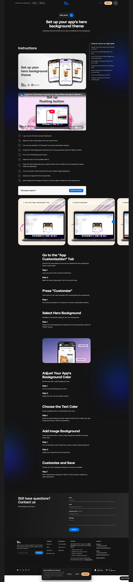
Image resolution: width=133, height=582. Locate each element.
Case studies (62, 544)
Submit (74, 529)
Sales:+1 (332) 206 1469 (101, 551)
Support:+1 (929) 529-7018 (101, 545)
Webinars (61, 550)
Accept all (85, 574)
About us (49, 544)
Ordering (34, 3)
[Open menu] (115, 3)
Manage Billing (100, 558)
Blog (48, 547)
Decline (77, 574)
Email (70, 504)
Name (70, 497)
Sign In (101, 3)
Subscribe (39, 552)
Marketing (42, 3)
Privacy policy (47, 577)
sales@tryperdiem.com (102, 554)
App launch (62, 547)
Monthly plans (51, 553)
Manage (69, 574)
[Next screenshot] (113, 221)
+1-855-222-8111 (88, 559)
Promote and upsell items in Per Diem (100, 75)
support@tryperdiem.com (103, 548)
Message (71, 518)
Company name (75, 511)
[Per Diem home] (66, 3)
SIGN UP (108, 3)
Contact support (76, 190)
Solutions (49, 550)
